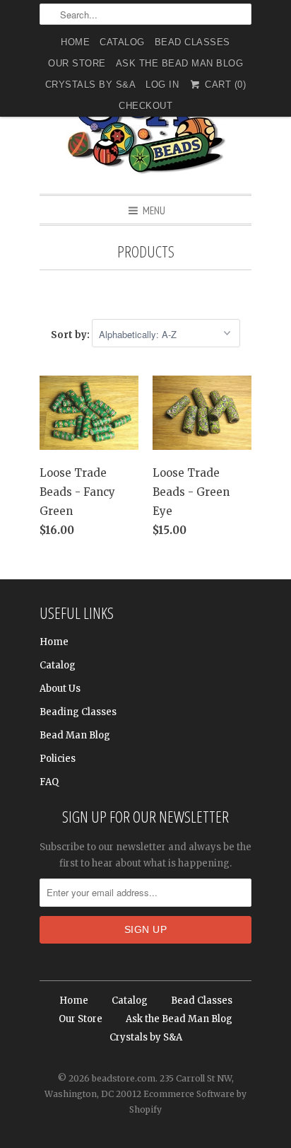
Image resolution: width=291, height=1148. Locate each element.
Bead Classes (192, 42)
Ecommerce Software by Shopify (188, 1102)
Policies (58, 759)
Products (145, 251)
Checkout (145, 105)
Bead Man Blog (75, 735)
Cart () (224, 84)
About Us (60, 689)
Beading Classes (78, 712)
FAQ (49, 782)
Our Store (77, 63)
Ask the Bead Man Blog (180, 63)
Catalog (122, 42)
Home (75, 42)
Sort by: (71, 335)
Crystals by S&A (90, 84)
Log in (162, 84)
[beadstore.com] (145, 123)
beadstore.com (123, 1078)
